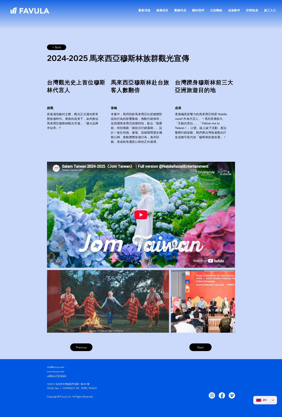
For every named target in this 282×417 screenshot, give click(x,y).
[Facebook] (222, 395)
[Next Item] (229, 301)
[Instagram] (212, 395)
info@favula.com (55, 367)
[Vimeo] (232, 395)
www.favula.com (55, 371)
